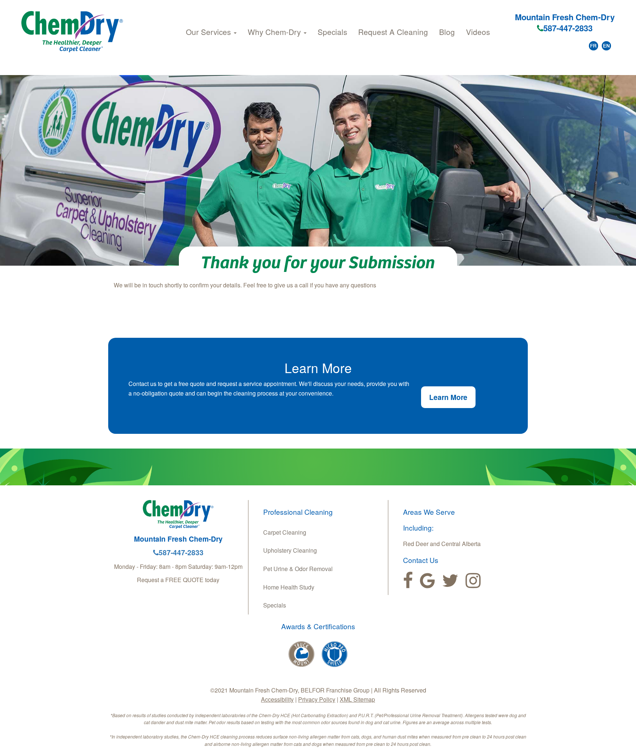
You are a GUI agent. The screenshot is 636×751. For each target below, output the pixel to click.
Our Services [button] (209, 31)
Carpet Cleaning (284, 532)
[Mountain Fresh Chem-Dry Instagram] (473, 580)
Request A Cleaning (393, 31)
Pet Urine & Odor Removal (298, 568)
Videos (478, 31)
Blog (447, 31)
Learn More (448, 397)
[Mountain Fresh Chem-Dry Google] (427, 580)
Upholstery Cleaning (290, 550)
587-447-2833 (568, 28)
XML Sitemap (357, 699)
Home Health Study (288, 587)
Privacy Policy (316, 699)
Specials (332, 31)
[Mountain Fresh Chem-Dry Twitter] (450, 580)
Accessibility (277, 699)
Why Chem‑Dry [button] (275, 31)
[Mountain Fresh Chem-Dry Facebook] (408, 580)
